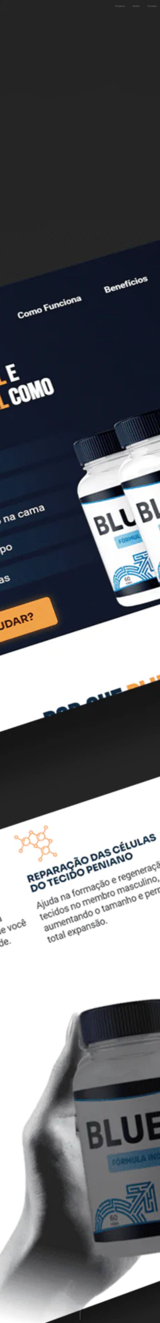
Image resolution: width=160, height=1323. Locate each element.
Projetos (120, 6)
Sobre (136, 6)
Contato (152, 6)
